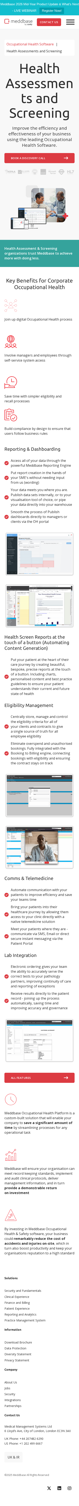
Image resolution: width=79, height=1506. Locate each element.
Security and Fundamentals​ (22, 1291)
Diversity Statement (17, 1354)
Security (9, 1394)
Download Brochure (18, 1342)
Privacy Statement (16, 1360)
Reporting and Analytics (20, 1314)
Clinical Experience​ (16, 1297)
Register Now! (52, 10)
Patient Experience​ (17, 1308)
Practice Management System (25, 1320)
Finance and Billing (17, 1303)
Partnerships (12, 1406)
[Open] (70, 22)
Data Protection (15, 1348)
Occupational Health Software (30, 44)
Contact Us (49, 22)
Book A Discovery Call (28, 158)
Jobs (7, 1388)
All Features (21, 1078)
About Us (10, 1382)
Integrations (12, 1400)
